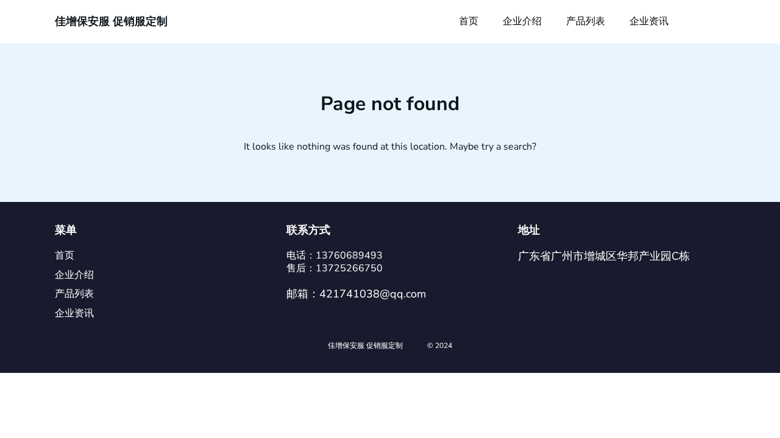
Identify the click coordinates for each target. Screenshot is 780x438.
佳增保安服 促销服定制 (111, 21)
